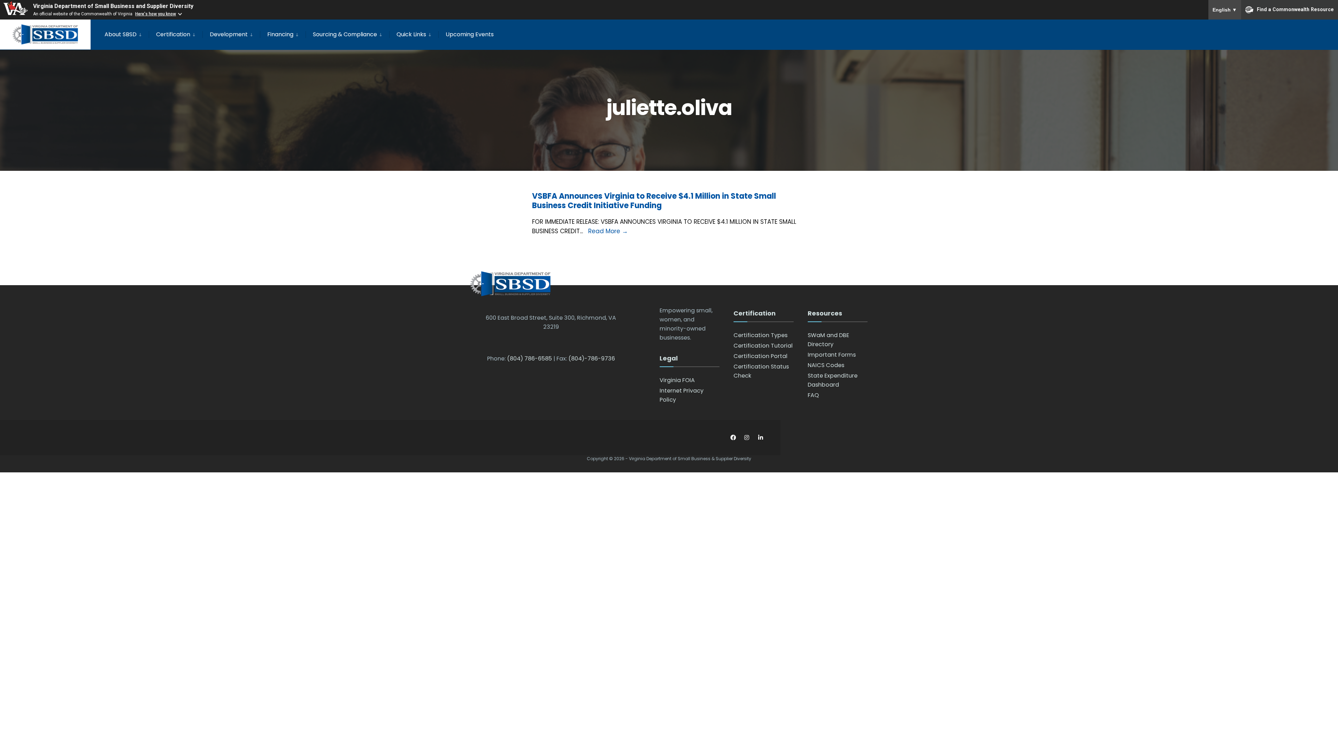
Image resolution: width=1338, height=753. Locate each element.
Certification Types (760, 335)
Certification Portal (760, 356)
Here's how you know (155, 14)
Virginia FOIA (677, 380)
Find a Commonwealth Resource (1295, 9)
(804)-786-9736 (591, 359)
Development (229, 34)
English (1225, 10)
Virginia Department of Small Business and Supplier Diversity (113, 6)
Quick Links (411, 34)
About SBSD (121, 34)
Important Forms (832, 355)
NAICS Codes (826, 365)
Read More (608, 231)
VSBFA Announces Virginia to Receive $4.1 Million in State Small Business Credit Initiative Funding (654, 201)
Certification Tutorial (763, 346)
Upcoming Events (470, 34)
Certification (173, 34)
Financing (280, 34)
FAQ (813, 395)
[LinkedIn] (760, 438)
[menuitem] (127, 33)
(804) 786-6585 (529, 359)
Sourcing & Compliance (345, 34)
